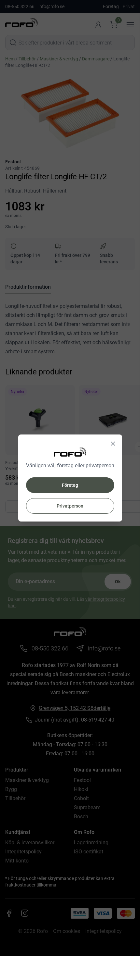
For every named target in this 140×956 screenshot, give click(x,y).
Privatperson (70, 506)
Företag (70, 485)
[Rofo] (70, 451)
